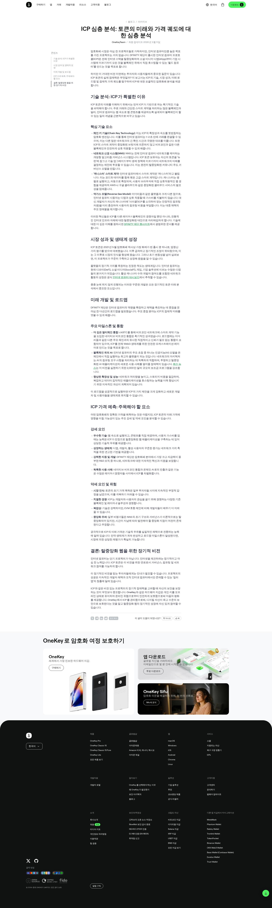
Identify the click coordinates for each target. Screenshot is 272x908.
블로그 (132, 799)
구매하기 (56, 667)
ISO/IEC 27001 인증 (137, 829)
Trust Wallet (212, 862)
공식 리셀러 (173, 799)
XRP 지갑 (172, 834)
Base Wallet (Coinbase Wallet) (220, 852)
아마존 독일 (134, 755)
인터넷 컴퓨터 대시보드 (126, 277)
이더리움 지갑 (174, 824)
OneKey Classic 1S (98, 745)
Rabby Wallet (213, 829)
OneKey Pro (95, 741)
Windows (172, 745)
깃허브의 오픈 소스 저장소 (140, 820)
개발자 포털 (95, 785)
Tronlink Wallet (213, 834)
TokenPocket (213, 838)
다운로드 (235, 5)
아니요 (168, 618)
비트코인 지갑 (174, 820)
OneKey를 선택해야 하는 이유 (142, 785)
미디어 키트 (95, 829)
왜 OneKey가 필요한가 (139, 789)
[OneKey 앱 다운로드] (265, 893)
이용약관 (94, 839)
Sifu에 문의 (151, 702)
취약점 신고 (134, 838)
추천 (170, 789)
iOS (169, 750)
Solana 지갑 (173, 829)
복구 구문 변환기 (214, 750)
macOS (171, 741)
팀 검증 (93, 843)
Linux (170, 764)
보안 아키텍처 (135, 794)
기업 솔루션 (173, 785)
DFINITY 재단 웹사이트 (137, 224)
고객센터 (211, 785)
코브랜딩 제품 (174, 794)
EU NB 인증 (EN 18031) (139, 834)
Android (171, 755)
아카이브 (142, 21)
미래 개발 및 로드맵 (62, 72)
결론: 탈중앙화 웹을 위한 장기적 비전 (63, 84)
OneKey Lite (95, 755)
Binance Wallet (213, 843)
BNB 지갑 (172, 843)
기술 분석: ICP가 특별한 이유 (64, 59)
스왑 (209, 741)
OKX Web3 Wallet (215, 848)
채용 (92, 824)
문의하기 (211, 789)
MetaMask (211, 820)
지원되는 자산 (213, 745)
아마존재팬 (134, 745)
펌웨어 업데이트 (214, 794)
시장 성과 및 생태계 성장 (63, 66)
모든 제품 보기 (96, 759)
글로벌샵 (133, 741)
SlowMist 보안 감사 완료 (139, 824)
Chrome (171, 759)
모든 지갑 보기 (174, 848)
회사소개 (94, 820)
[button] (51, 4)
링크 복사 (113, 618)
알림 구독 (97, 886)
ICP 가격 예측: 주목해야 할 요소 (64, 77)
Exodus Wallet (213, 857)
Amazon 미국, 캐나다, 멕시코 (141, 750)
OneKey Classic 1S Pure (100, 750)
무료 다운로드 (153, 671)
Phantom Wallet (214, 824)
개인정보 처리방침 (98, 834)
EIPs (209, 755)
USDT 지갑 (172, 838)
